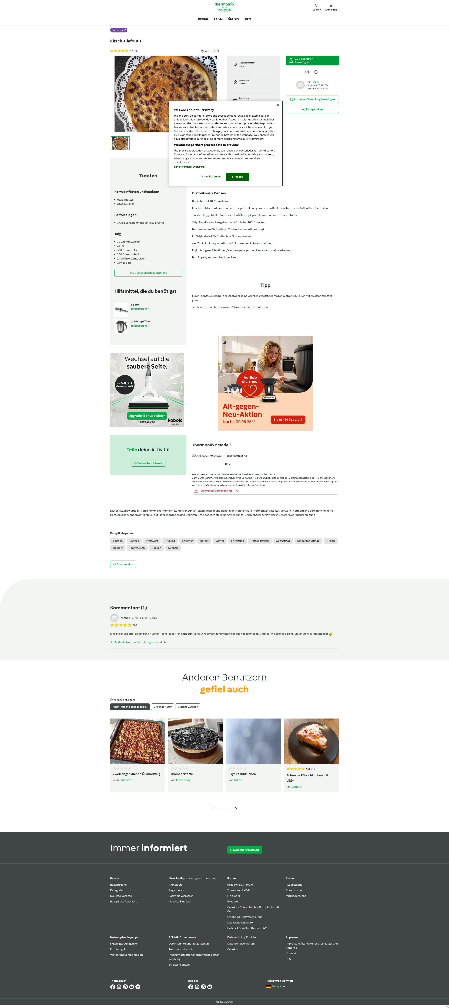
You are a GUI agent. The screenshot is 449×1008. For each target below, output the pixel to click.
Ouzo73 (297, 786)
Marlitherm (125, 780)
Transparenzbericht (181, 949)
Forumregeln (118, 949)
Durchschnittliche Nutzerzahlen (189, 943)
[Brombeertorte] (195, 741)
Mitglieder (233, 896)
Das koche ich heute (240, 922)
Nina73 (125, 617)
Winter (220, 540)
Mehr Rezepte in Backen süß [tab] (130, 706)
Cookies (232, 949)
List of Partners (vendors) (189, 166)
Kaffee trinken (260, 540)
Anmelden (175, 884)
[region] (226, 143)
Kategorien (117, 890)
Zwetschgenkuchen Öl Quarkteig (136, 774)
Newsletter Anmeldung (244, 849)
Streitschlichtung (179, 964)
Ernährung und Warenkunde (244, 917)
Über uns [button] (233, 19)
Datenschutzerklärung (241, 943)
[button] (317, 7)
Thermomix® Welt (238, 890)
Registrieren (176, 890)
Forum (231, 878)
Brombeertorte (182, 774)
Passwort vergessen (181, 896)
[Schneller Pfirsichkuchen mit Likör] (311, 741)
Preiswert (152, 540)
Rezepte (232, 901)
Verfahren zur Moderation (126, 954)
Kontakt (291, 953)
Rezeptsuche (118, 884)
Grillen (330, 540)
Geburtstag (283, 540)
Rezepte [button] (203, 19)
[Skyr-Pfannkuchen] (253, 741)
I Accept (237, 176)
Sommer (187, 540)
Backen (156, 547)
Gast (316, 81)
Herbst (204, 540)
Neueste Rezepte (121, 896)
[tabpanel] (224, 765)
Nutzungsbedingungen (124, 943)
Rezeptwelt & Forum (240, 884)
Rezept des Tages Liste (124, 901)
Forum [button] (218, 19)
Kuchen (173, 547)
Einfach (118, 540)
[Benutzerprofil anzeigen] (300, 84)
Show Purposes (211, 176)
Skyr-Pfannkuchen (242, 774)
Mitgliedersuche (296, 896)
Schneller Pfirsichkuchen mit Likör (307, 778)
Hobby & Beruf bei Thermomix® (247, 928)
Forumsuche (294, 890)
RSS (288, 959)
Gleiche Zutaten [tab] (188, 706)
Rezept (114, 878)
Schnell (134, 540)
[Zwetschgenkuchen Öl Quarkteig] (137, 741)
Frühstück (237, 540)
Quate (238, 780)
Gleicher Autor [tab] (162, 706)
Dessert (118, 547)
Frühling (170, 540)
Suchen (291, 878)
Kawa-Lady (183, 780)
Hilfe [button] (248, 19)
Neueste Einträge (179, 901)
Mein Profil (192, 878)
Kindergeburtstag (308, 540)
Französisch (137, 547)
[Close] (278, 105)
